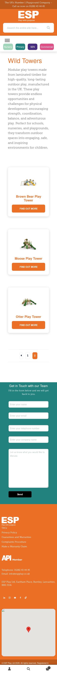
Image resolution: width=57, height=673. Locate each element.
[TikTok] (26, 597)
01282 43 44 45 (37, 6)
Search (28, 669)
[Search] (48, 28)
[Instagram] (9, 597)
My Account (9, 669)
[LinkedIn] (4, 597)
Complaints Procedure (14, 542)
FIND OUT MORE (29, 208)
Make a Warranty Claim (14, 546)
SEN (32, 46)
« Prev (21, 355)
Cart (44, 667)
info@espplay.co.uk (19, 574)
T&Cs (4, 528)
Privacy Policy (9, 532)
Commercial (47, 46)
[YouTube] (15, 597)
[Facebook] (20, 597)
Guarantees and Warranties (16, 537)
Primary (20, 46)
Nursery (8, 46)
